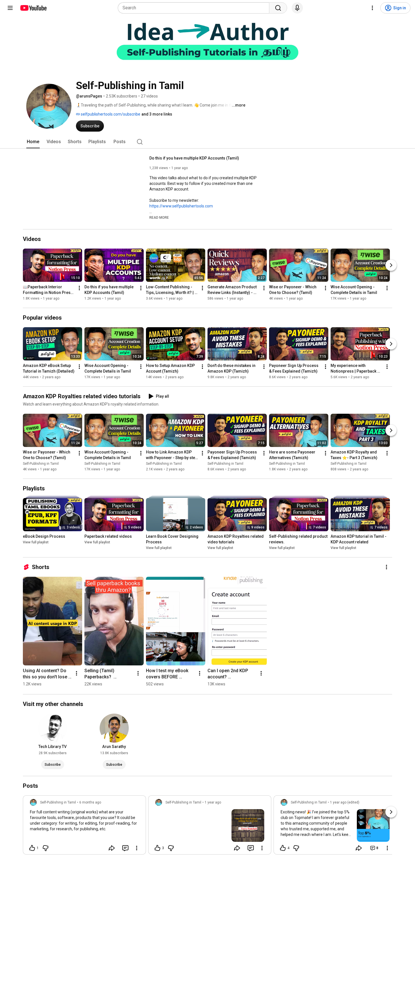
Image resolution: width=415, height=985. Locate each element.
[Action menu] (136, 848)
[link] (84, 826)
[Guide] (10, 8)
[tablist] (207, 142)
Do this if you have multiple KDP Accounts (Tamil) (194, 158)
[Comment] (125, 848)
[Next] (391, 265)
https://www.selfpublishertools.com (181, 206)
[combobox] (195, 8)
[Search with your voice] (297, 8)
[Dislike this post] (45, 848)
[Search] (278, 8)
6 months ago (90, 802)
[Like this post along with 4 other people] (282, 848)
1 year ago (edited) (344, 802)
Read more (159, 218)
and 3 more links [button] (156, 114)
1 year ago (213, 802)
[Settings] (372, 8)
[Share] (111, 848)
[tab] (33, 142)
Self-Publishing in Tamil (41, 464)
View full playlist (36, 542)
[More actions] (79, 288)
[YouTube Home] (33, 8)
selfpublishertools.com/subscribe (110, 114)
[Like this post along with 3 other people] (157, 848)
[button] (159, 217)
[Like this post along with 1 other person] (32, 848)
